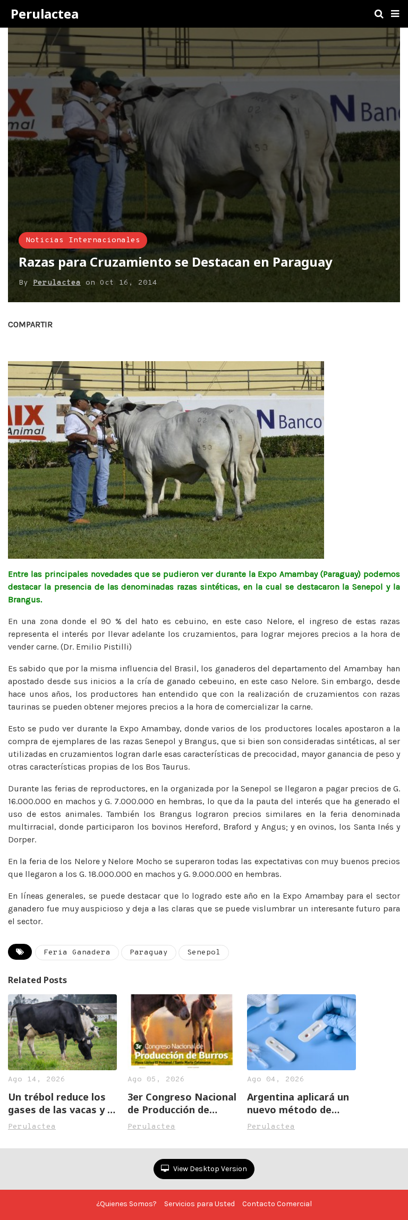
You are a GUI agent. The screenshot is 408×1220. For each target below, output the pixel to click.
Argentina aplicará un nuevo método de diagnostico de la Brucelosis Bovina (298, 1103)
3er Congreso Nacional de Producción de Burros (182, 1103)
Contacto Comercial (277, 1203)
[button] (395, 14)
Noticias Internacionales (83, 240)
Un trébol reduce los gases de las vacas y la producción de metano (62, 1103)
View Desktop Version (209, 1168)
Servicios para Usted (199, 1203)
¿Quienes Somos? (126, 1203)
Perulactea (45, 13)
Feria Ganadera (77, 952)
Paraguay (149, 952)
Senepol (203, 952)
